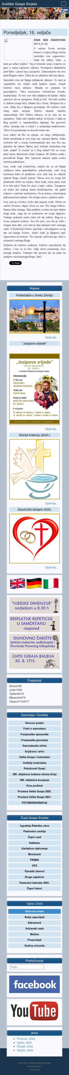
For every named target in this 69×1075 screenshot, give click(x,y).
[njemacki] (34, 583)
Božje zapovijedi (34, 917)
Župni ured (34, 837)
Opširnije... (51, 337)
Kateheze (34, 843)
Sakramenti (34, 922)
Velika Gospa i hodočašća (34, 757)
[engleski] (17, 583)
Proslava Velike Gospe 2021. (34, 797)
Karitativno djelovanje (35, 848)
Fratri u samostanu (34, 728)
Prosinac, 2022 (26, 1038)
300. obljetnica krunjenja (34, 780)
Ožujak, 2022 (25, 1046)
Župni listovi (34, 888)
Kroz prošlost (34, 785)
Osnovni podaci (34, 723)
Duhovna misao (34, 911)
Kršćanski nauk (34, 928)
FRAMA (34, 860)
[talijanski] (51, 583)
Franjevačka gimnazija (34, 740)
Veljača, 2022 (25, 1050)
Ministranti (34, 854)
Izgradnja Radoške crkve (34, 825)
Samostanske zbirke (35, 745)
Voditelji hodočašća (34, 763)
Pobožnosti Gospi (34, 768)
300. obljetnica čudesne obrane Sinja (35, 774)
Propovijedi (34, 940)
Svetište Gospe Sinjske (19, 3)
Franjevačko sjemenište (34, 734)
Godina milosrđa (34, 945)
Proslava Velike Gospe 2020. (34, 791)
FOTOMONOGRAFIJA (34, 802)
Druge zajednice (34, 877)
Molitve (34, 934)
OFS (34, 865)
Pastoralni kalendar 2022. (34, 882)
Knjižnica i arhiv (34, 751)
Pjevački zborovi (34, 871)
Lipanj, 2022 (24, 1042)
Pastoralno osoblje (34, 831)
